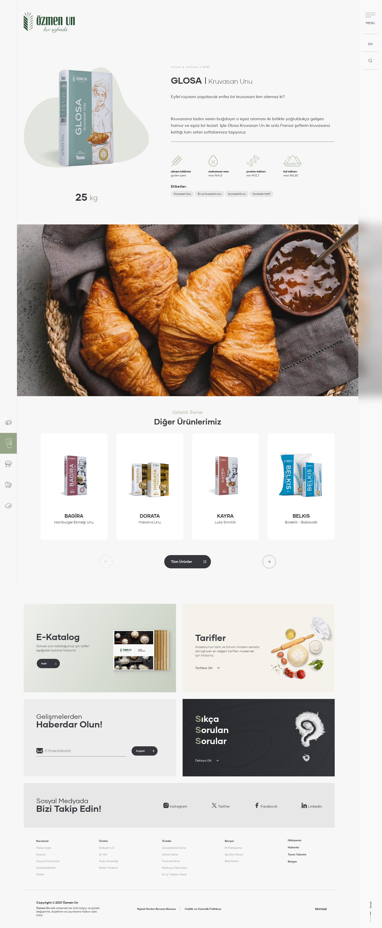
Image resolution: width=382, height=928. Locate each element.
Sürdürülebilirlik (46, 867)
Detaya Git (203, 760)
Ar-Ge (103, 854)
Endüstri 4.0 (106, 847)
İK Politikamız (233, 847)
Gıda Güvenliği (108, 861)
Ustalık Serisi (192, 67)
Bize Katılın (232, 861)
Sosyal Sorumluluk (47, 861)
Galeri (40, 874)
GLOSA (206, 67)
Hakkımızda (43, 847)
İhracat (41, 854)
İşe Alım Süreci (234, 854)
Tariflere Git (203, 667)
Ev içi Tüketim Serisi (174, 874)
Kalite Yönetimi (108, 867)
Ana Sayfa (176, 67)
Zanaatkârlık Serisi (174, 847)
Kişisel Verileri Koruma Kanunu (156, 909)
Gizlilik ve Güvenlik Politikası (203, 909)
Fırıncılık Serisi (171, 861)
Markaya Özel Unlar (174, 867)
